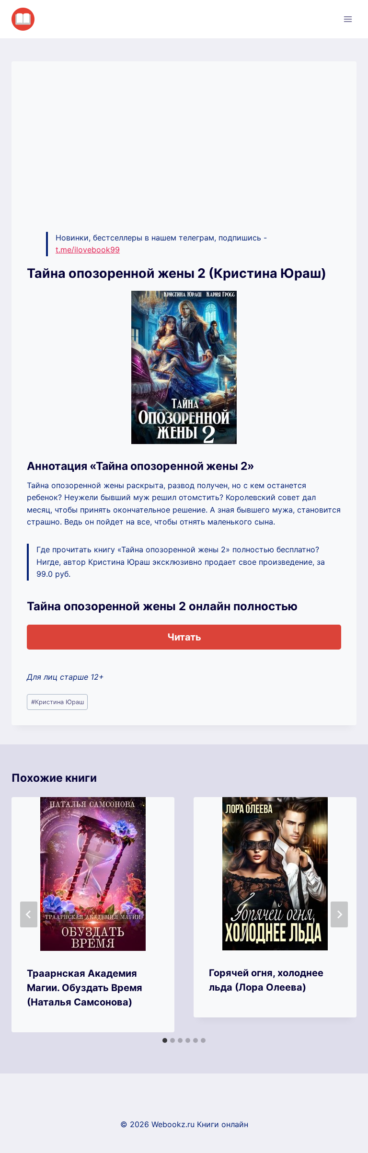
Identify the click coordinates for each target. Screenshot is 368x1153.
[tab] (164, 1040)
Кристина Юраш (57, 702)
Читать (184, 637)
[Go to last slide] (28, 914)
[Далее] (339, 914)
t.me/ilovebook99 (88, 249)
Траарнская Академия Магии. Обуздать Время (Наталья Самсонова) (84, 988)
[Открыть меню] (347, 18)
